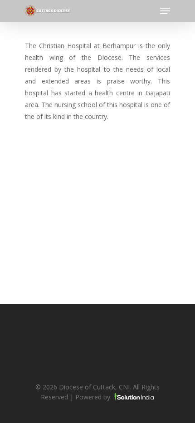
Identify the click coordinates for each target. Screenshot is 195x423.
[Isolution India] (133, 397)
